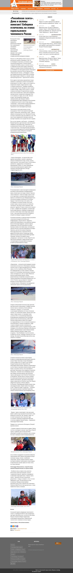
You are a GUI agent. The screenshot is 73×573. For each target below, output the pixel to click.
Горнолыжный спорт (22, 528)
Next (62, 3)
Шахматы (23, 551)
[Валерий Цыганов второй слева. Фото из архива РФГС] (23, 143)
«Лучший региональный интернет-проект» (39, 11)
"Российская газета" (30, 36)
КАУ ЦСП (53, 8)
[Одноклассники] (13, 526)
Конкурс (13, 554)
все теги (13, 563)
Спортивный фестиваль (16, 547)
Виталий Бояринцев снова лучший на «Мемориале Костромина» (48, 66)
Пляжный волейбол (15, 558)
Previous (33, 3)
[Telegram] (15, 526)
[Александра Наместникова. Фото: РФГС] (23, 497)
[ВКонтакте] (11, 526)
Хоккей (23, 558)
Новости (50, 16)
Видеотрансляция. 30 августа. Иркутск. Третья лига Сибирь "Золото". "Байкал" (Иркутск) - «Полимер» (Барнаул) (50, 60)
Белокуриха (17, 530)
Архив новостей (50, 70)
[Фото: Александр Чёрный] (23, 179)
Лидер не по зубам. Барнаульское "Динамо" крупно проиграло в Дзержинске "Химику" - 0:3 (50, 22)
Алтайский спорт (25, 1)
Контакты (47, 8)
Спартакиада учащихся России (18, 561)
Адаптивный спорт (15, 551)
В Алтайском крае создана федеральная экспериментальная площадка (39, 13)
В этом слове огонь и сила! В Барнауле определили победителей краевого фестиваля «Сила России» (50, 38)
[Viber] (17, 526)
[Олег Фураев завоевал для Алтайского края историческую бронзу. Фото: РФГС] (23, 399)
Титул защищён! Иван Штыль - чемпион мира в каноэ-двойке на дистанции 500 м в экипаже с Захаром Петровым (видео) (50, 45)
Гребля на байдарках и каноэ (18, 549)
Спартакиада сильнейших (17, 556)
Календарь (39, 8)
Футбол (12, 544)
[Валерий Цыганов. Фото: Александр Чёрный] (23, 443)
